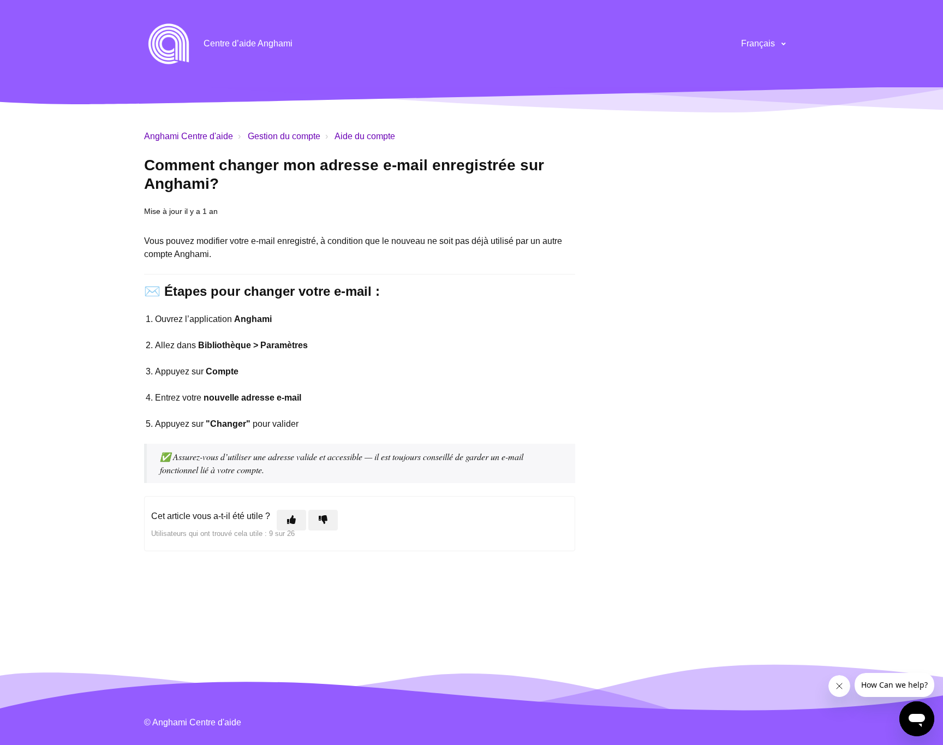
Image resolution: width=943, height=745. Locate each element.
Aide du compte (365, 136)
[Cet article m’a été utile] (291, 520)
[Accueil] (168, 43)
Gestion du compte (284, 136)
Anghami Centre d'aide (188, 136)
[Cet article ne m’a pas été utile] (323, 520)
